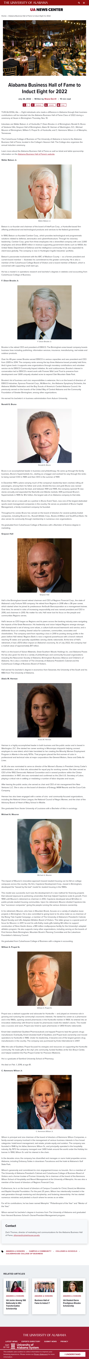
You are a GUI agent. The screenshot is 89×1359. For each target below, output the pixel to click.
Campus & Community (40, 1251)
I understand (72, 1354)
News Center (46, 10)
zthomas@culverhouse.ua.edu (27, 1235)
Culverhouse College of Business (24, 1253)
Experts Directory (30, 1341)
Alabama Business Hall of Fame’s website (36, 154)
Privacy (64, 1341)
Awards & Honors (15, 1251)
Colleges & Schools (66, 1251)
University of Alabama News (45, 1335)
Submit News (50, 1341)
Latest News (11, 1341)
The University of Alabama (26, 2)
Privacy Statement (41, 1354)
